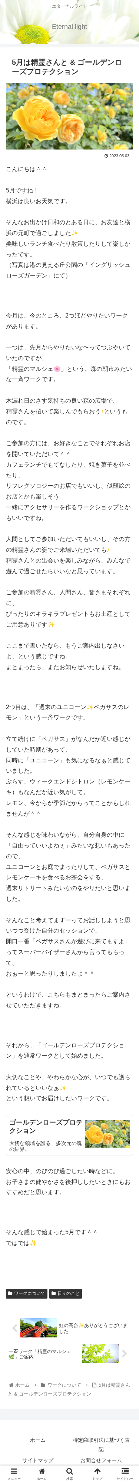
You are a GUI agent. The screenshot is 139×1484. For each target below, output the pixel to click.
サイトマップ (37, 1460)
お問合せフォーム (101, 1460)
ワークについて (29, 1293)
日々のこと (68, 1293)
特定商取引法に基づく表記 (101, 1444)
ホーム (38, 1440)
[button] (124, 938)
